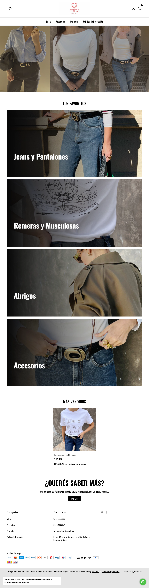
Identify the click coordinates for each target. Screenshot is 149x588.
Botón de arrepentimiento (110, 571)
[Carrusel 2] (74, 213)
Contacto (74, 21)
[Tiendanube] (133, 572)
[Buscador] (10, 9)
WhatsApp (74, 498)
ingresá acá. (94, 571)
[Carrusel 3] (74, 283)
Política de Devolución (93, 21)
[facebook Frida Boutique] (106, 512)
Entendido (25, 582)
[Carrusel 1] (74, 143)
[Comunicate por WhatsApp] (143, 582)
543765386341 (59, 519)
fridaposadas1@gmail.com (63, 531)
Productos (60, 21)
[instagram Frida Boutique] (101, 512)
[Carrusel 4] (74, 352)
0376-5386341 (59, 525)
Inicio (48, 21)
